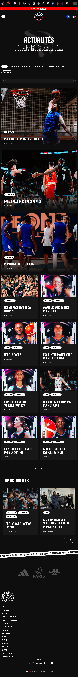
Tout (4, 66)
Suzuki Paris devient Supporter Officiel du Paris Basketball (56, 523)
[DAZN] (48, 663)
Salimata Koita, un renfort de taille (54, 450)
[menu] (3, 16)
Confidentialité (6, 653)
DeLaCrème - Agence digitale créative (43, 671)
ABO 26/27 (4, 643)
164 (42, 468)
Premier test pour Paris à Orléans (24, 139)
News (63, 66)
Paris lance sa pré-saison (19, 264)
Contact (4, 640)
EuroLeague (41, 66)
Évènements (7, 72)
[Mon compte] (68, 16)
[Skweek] (52, 663)
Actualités (4, 623)
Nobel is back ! (12, 355)
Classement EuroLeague (9, 620)
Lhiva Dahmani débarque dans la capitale (18, 450)
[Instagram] (33, 663)
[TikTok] (44, 663)
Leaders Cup (53, 66)
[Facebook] (26, 663)
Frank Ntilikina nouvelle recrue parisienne (57, 356)
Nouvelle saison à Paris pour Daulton (57, 403)
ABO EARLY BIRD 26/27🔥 (38, 8)
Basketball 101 (6, 633)
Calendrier (5, 610)
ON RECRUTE (5, 637)
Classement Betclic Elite (9, 617)
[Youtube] (40, 663)
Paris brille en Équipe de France (22, 201)
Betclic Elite (28, 66)
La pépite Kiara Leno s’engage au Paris (15, 403)
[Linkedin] (37, 663)
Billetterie (5, 647)
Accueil (3, 607)
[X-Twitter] (29, 663)
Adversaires (5, 630)
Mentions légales (7, 657)
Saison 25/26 (15, 66)
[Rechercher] (74, 81)
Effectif (4, 613)
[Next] (72, 540)
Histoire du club (6, 627)
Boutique (4, 650)
